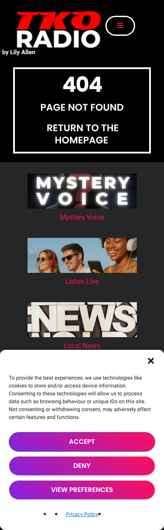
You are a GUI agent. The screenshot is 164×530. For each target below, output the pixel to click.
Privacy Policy (82, 514)
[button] (151, 360)
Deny (82, 466)
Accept (82, 441)
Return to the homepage (83, 134)
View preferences (82, 490)
